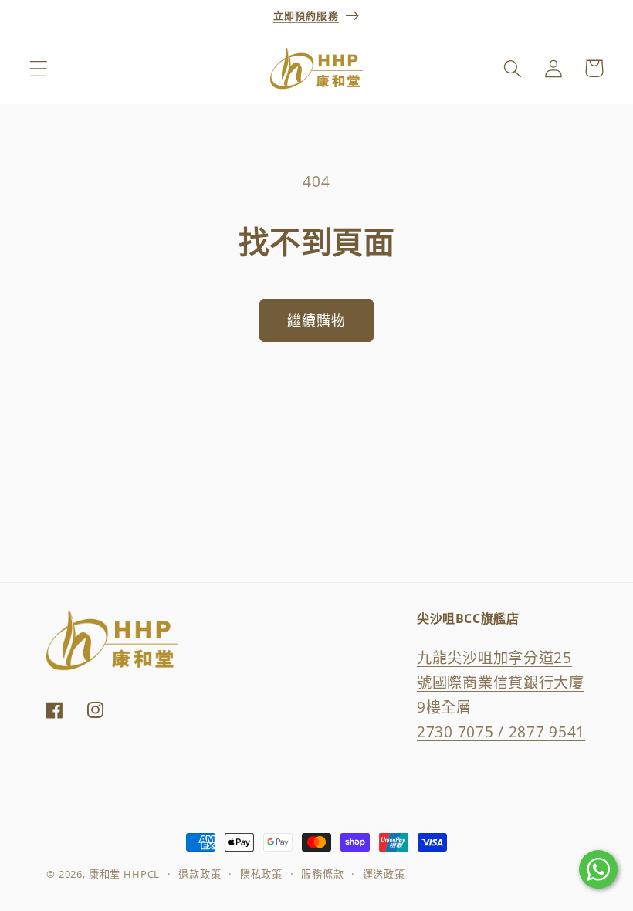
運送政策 (384, 874)
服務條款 (322, 874)
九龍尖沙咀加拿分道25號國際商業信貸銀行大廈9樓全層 (500, 682)
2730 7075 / (463, 731)
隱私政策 (261, 874)
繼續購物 (317, 320)
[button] (39, 68)
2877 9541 (547, 731)
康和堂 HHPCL (125, 874)
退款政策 (199, 874)
